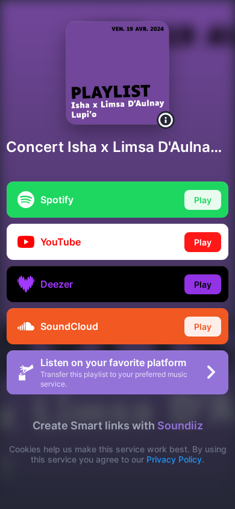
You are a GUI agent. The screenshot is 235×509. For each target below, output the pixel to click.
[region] (117, 254)
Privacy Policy (174, 459)
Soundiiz (180, 425)
